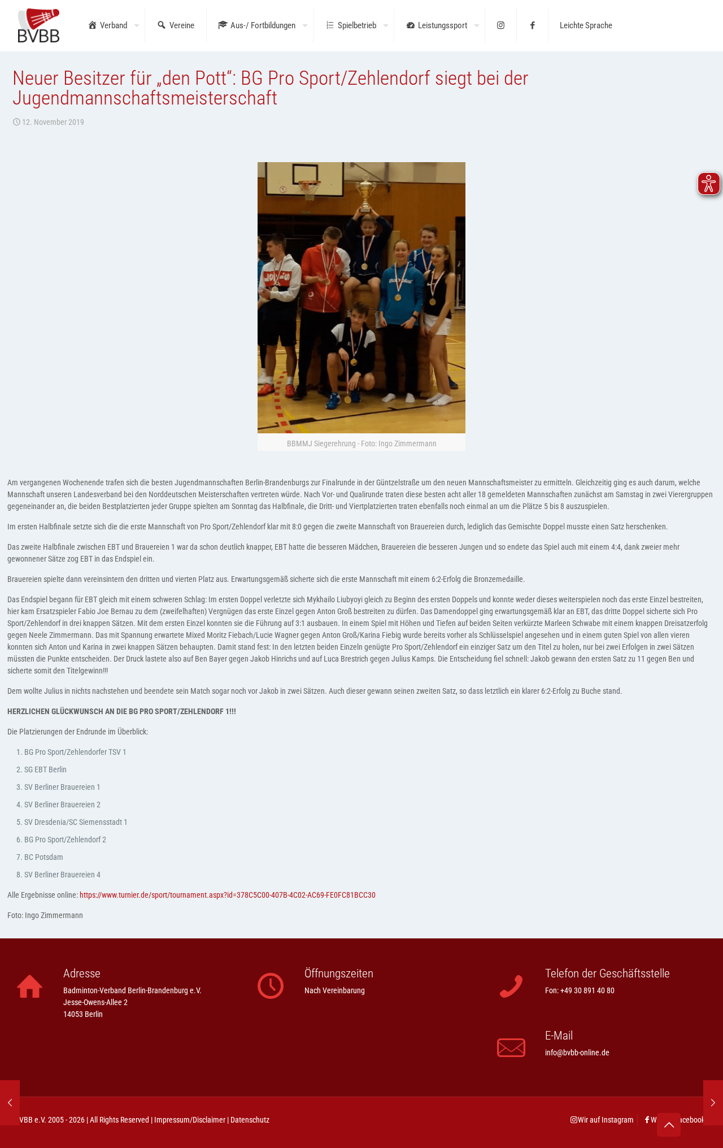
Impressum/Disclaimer (189, 1119)
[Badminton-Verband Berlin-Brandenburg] (38, 25)
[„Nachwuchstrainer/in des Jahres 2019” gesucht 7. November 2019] (10, 1102)
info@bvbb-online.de (577, 1052)
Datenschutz (249, 1119)
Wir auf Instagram (606, 1119)
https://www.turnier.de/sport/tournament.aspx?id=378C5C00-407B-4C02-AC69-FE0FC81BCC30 (228, 894)
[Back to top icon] (669, 1125)
